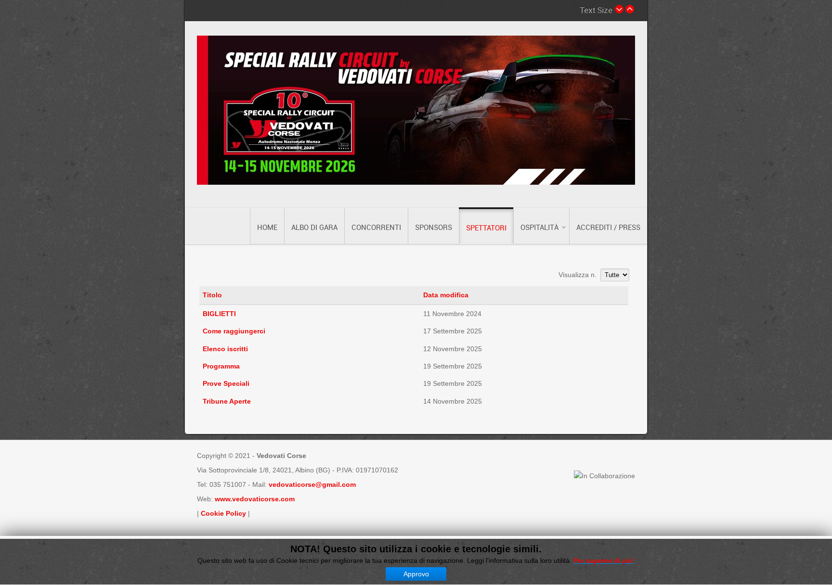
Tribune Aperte (227, 401)
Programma (221, 366)
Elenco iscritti (225, 349)
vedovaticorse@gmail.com (312, 484)
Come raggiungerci (234, 331)
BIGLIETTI (219, 314)
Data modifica (445, 295)
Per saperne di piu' (604, 560)
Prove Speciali (226, 383)
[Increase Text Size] (629, 9)
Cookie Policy (223, 513)
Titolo (212, 295)
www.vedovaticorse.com (255, 499)
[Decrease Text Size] (619, 9)
